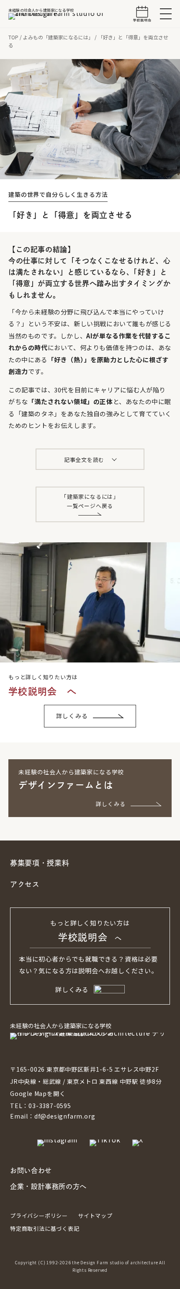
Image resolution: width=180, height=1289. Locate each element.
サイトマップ (95, 1215)
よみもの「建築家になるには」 (58, 37)
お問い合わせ (31, 1170)
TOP (13, 37)
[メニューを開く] (166, 14)
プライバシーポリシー (39, 1215)
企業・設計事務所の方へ (48, 1186)
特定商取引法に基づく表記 (45, 1228)
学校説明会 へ (42, 691)
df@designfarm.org (64, 1116)
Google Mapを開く (37, 1093)
